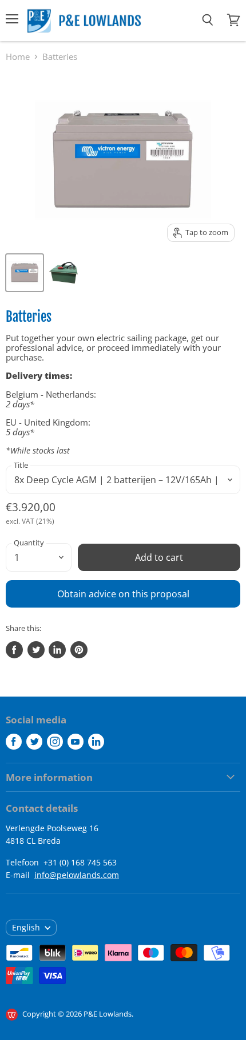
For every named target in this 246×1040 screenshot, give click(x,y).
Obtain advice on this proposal (123, 594)
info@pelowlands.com (76, 874)
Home (18, 57)
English (26, 927)
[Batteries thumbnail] (24, 272)
